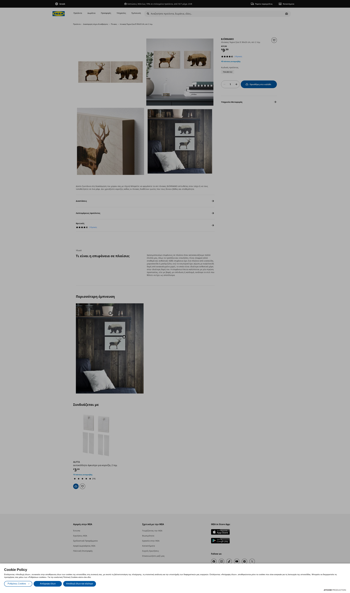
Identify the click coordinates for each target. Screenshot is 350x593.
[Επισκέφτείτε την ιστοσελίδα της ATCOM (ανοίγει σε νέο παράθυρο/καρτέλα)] (335, 590)
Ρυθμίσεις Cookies (17, 583)
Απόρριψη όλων (48, 583)
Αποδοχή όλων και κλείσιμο (79, 583)
